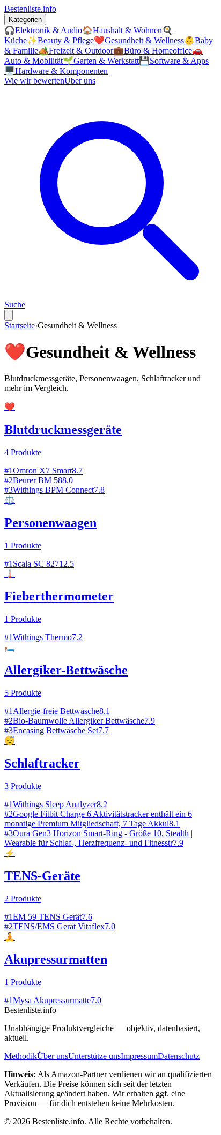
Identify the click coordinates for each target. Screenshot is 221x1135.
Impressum (139, 1056)
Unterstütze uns (94, 1056)
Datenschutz (179, 1056)
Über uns (79, 80)
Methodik (20, 1056)
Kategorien (25, 20)
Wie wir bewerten (34, 80)
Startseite (19, 325)
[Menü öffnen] (8, 315)
